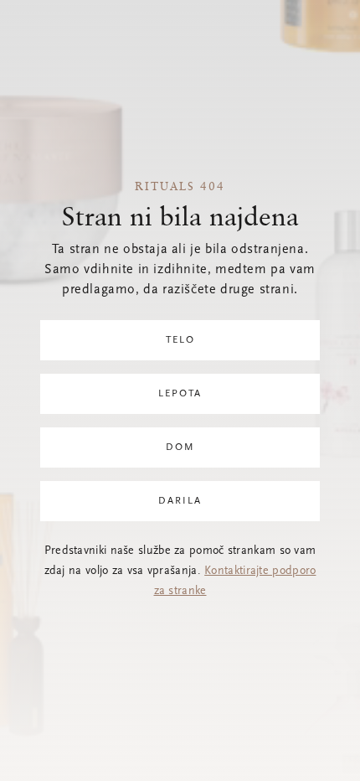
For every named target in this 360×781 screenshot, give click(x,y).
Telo (180, 340)
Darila (180, 501)
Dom (180, 447)
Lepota (180, 394)
